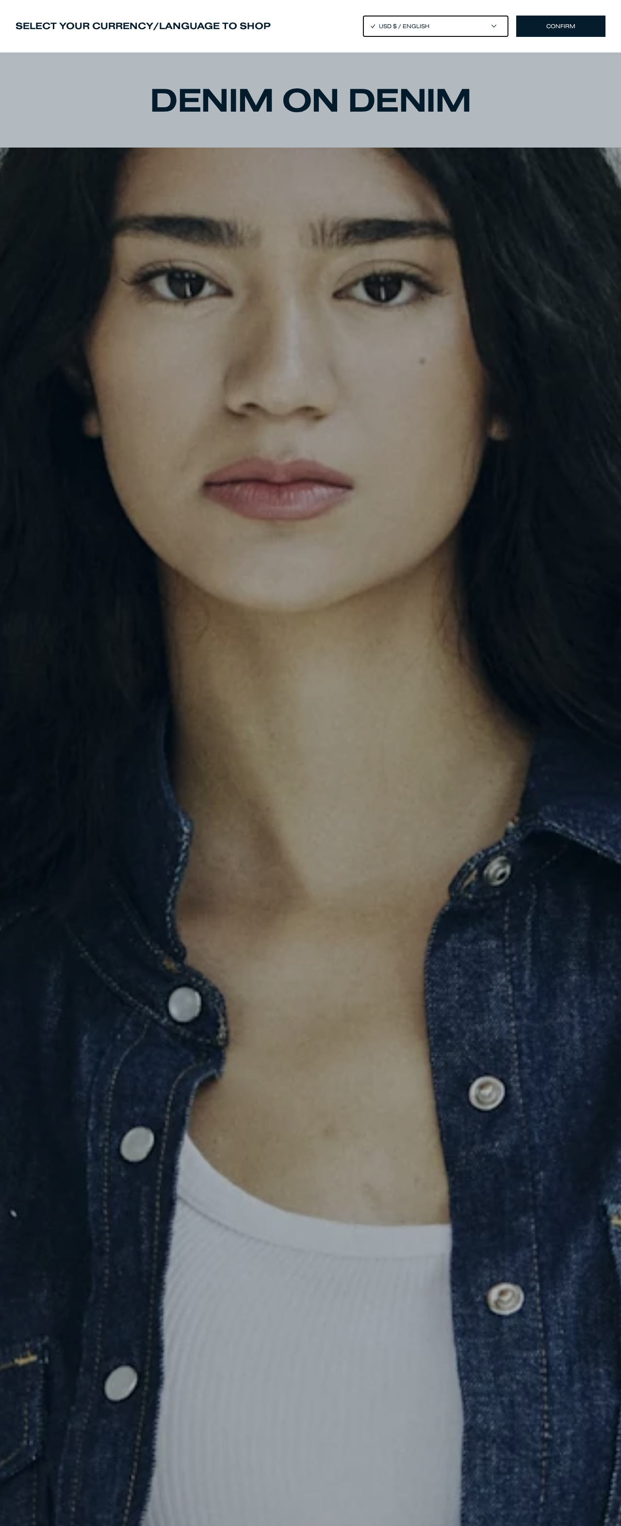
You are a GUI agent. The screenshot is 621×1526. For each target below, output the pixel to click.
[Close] (310, 763)
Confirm (560, 26)
